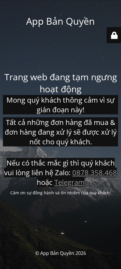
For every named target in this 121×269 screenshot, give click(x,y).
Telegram (69, 182)
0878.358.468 (94, 172)
